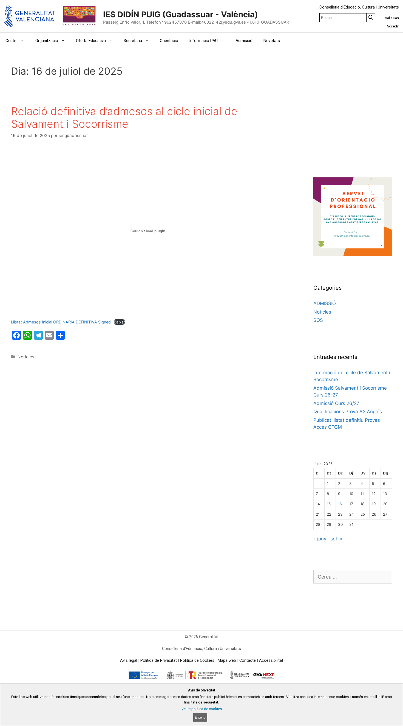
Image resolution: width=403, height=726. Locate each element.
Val (387, 18)
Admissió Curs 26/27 (336, 403)
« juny (319, 538)
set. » (336, 538)
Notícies (26, 356)
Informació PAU (203, 40)
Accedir (393, 26)
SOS (318, 320)
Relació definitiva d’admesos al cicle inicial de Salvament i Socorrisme (124, 117)
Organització (46, 40)
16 (340, 504)
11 (362, 494)
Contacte (247, 660)
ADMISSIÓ (324, 303)
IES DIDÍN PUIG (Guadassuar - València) (180, 14)
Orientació (169, 40)
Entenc (200, 717)
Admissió (243, 40)
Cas (396, 18)
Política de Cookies (197, 660)
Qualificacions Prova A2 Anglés (347, 411)
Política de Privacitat (158, 660)
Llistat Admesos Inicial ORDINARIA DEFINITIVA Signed (61, 322)
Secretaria (133, 40)
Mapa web (227, 660)
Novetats (271, 40)
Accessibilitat (271, 660)
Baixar (119, 322)
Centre (11, 40)
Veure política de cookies (201, 709)
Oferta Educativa (91, 40)
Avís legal (128, 660)
